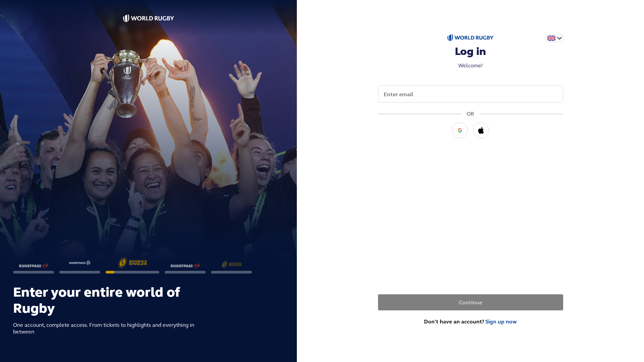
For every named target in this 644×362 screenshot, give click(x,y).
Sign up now (501, 321)
